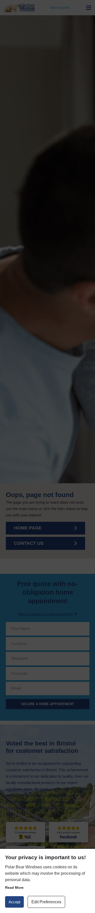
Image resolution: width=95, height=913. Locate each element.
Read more (14, 887)
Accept (14, 902)
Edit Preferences (46, 902)
